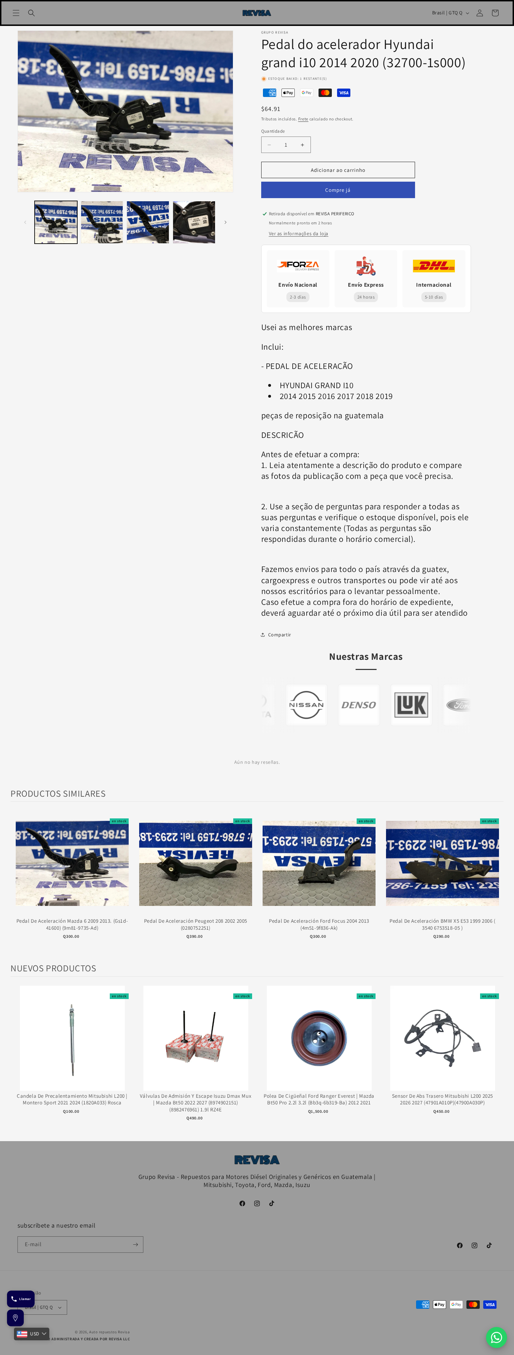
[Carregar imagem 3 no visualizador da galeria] (148, 222)
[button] (16, 13)
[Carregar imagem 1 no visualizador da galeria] (56, 222)
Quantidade (273, 131)
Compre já (338, 190)
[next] (497, 882)
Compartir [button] (279, 634)
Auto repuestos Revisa (109, 1331)
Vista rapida (72, 870)
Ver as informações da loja (299, 233)
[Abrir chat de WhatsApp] (496, 1337)
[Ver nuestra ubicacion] (15, 1317)
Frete (303, 118)
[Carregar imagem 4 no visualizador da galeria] (194, 222)
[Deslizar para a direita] (225, 222)
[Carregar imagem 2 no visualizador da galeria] (102, 222)
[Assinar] (135, 1244)
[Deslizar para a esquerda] (25, 222)
